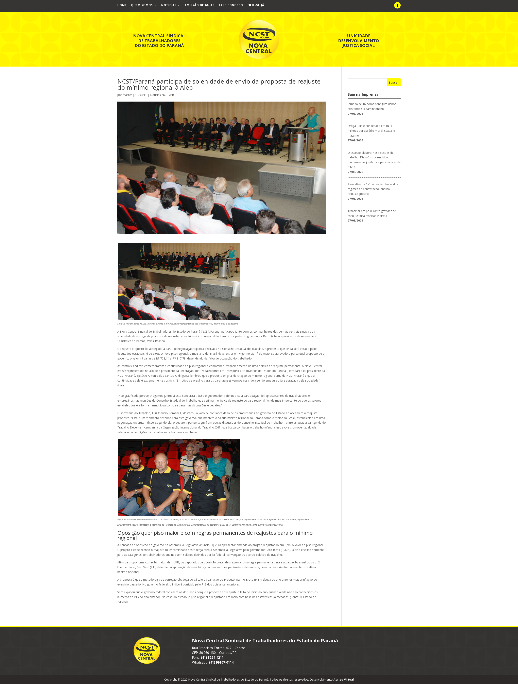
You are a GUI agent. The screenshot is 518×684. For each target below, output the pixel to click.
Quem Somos (142, 5)
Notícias (168, 5)
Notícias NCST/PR (162, 95)
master (127, 95)
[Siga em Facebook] (397, 5)
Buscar (394, 82)
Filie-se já (255, 5)
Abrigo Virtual (343, 679)
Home (122, 5)
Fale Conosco (231, 5)
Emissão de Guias (199, 5)
